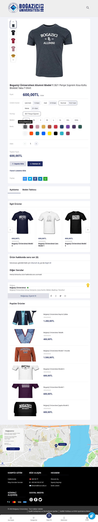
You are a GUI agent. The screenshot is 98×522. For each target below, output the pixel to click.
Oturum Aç (35, 263)
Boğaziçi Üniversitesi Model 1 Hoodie (57, 351)
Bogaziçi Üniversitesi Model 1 (54, 387)
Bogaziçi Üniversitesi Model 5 (75, 245)
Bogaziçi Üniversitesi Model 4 (54, 369)
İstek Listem (55, 485)
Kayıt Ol (48, 263)
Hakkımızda (12, 479)
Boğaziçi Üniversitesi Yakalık (53, 333)
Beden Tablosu (29, 189)
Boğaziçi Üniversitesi (18, 288)
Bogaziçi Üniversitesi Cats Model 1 (48, 245)
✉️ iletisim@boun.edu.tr (37, 485)
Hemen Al (36, 164)
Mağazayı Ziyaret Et (28, 296)
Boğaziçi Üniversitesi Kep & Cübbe (56, 314)
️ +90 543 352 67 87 (37, 482)
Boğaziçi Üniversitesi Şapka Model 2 (56, 405)
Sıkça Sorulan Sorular (15, 482)
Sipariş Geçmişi (56, 482)
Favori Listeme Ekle (18, 171)
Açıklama (14, 189)
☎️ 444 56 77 (33, 479)
